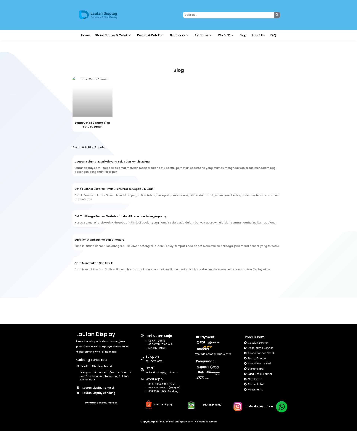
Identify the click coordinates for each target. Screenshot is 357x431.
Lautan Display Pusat (96, 366)
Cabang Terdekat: (91, 359)
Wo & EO (224, 35)
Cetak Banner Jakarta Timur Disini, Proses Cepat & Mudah (114, 189)
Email (150, 368)
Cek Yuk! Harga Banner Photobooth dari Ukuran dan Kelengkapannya (121, 216)
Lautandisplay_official (260, 406)
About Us (258, 35)
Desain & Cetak (148, 35)
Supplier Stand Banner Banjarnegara (100, 240)
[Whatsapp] (142, 379)
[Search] (277, 15)
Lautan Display (95, 334)
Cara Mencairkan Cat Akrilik (94, 263)
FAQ (273, 35)
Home (85, 35)
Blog (243, 35)
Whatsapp (154, 379)
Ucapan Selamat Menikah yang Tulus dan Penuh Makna (112, 161)
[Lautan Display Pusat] (77, 366)
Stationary (177, 35)
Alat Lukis (201, 35)
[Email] (142, 369)
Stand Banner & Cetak (111, 35)
